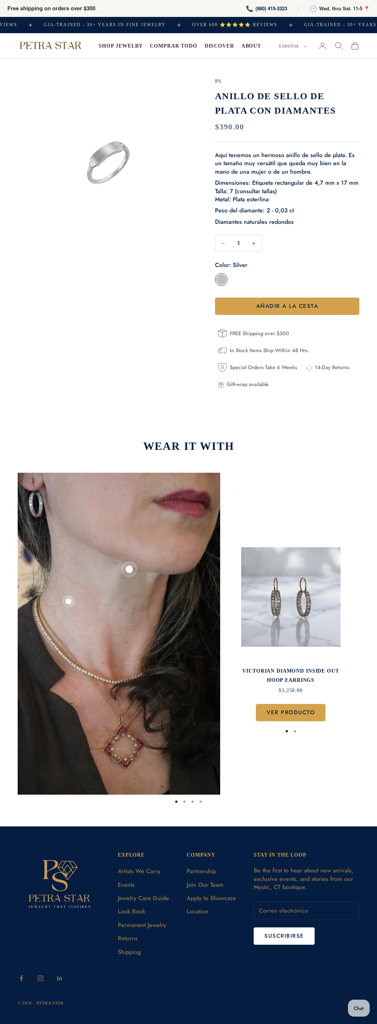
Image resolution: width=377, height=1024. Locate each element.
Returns (128, 938)
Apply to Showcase (211, 898)
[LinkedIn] (59, 978)
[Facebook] (21, 978)
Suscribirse (284, 936)
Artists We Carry (139, 871)
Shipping (129, 952)
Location (197, 911)
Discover (219, 46)
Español (289, 46)
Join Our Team (205, 885)
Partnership (201, 871)
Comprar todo (173, 46)
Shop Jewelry (120, 46)
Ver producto (291, 712)
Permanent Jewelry (142, 925)
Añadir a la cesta (287, 306)
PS (218, 81)
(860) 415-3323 (271, 8)
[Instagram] (40, 978)
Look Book (131, 911)
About (251, 46)
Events (126, 885)
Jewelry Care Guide (143, 898)
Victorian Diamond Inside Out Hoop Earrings (290, 675)
